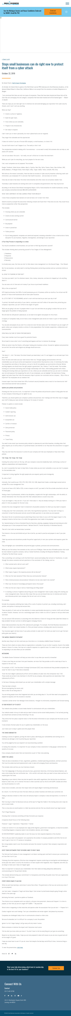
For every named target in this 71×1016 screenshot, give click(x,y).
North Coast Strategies (19, 83)
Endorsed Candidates (52, 12)
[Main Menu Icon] (67, 3)
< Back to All (6, 59)
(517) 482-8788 (9, 991)
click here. (20, 947)
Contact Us (56, 968)
